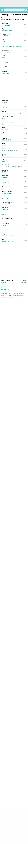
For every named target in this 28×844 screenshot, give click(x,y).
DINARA (3, 57)
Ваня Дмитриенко (6, 46)
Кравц (3, 209)
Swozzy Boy (21, 166)
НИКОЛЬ (3, 214)
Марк (7, 166)
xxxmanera (4, 62)
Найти (25, 10)
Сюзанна (21, 46)
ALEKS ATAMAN (6, 236)
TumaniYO (11, 241)
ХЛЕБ (7, 209)
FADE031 (16, 150)
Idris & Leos (4, 177)
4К (2, 134)
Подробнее (20, 297)
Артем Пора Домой (7, 150)
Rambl (3, 220)
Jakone (3, 25)
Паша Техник (13, 166)
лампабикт (4, 129)
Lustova (3, 145)
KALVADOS (4, 198)
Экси (2, 123)
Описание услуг (5, 289)
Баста (3, 204)
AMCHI (8, 204)
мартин (3, 188)
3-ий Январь (5, 230)
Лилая (3, 139)
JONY (10, 30)
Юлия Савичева (6, 156)
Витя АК (9, 193)
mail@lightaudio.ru (22, 282)
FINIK (12, 236)
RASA (3, 118)
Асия (5, 102)
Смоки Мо (4, 161)
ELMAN (3, 225)
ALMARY (3, 172)
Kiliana (8, 25)
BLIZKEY (3, 73)
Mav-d (9, 73)
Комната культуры (17, 113)
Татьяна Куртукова (7, 52)
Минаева (8, 139)
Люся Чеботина (6, 68)
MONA (3, 41)
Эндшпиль (4, 241)
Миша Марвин (5, 182)
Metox (3, 166)
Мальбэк (15, 46)
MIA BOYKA (4, 36)
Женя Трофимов (6, 113)
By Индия (4, 107)
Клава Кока (4, 30)
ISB (2, 102)
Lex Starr (4, 193)
